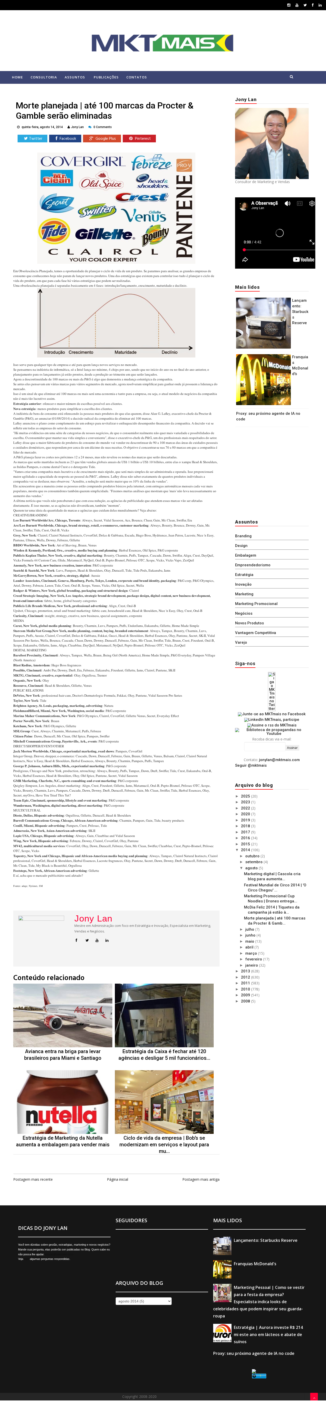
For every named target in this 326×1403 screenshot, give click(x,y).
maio (250, 941)
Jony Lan (93, 918)
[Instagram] (288, 5)
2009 (246, 995)
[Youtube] (296, 5)
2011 (246, 983)
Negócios (243, 613)
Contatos (136, 77)
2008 (246, 1001)
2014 (246, 850)
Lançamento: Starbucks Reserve (300, 311)
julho (250, 929)
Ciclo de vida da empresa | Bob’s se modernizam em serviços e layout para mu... (164, 1144)
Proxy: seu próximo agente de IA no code (253, 1353)
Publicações (106, 77)
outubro (253, 856)
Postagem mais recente (33, 1179)
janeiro (252, 965)
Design (241, 545)
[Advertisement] (267, 471)
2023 (246, 802)
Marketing (244, 594)
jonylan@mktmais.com (279, 760)
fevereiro (254, 959)
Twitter (35, 138)
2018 (246, 826)
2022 (246, 808)
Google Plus (105, 138)
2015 (246, 844)
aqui (26, 1258)
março (251, 953)
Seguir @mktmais (251, 765)
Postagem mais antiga (201, 1179)
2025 (246, 796)
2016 (246, 838)
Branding (243, 536)
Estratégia (244, 574)
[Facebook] (313, 5)
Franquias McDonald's (255, 1264)
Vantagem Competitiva (255, 632)
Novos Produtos (249, 623)
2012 (246, 977)
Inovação (243, 584)
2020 (246, 814)
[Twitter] (305, 5)
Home (17, 77)
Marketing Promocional (256, 603)
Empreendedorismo (252, 565)
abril (249, 947)
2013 (246, 971)
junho (250, 935)
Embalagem (245, 555)
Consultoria (44, 77)
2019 (246, 820)
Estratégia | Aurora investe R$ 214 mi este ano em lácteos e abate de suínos (268, 1334)
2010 (246, 989)
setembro (254, 862)
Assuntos (75, 77)
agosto (252, 868)
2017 (246, 832)
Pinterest (142, 138)
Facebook (67, 138)
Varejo (241, 642)
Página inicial (117, 1179)
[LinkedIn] (320, 5)
